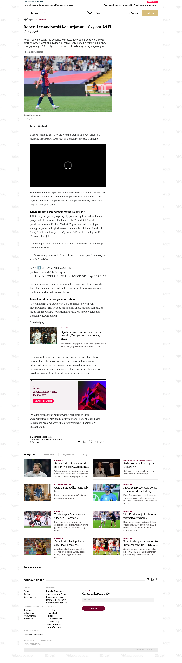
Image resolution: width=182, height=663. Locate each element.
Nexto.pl (50, 616)
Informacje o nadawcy (56, 600)
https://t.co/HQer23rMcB (56, 268)
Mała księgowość (54, 619)
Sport (31, 20)
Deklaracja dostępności (56, 603)
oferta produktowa (32, 644)
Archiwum (28, 619)
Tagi (85, 454)
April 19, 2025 (97, 276)
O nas (26, 591)
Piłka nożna (40, 20)
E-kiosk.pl (51, 610)
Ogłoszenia (29, 613)
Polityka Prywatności (55, 591)
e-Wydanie (134, 13)
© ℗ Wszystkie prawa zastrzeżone (46, 439)
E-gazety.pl (52, 613)
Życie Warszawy (54, 627)
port (98, 13)
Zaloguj (150, 13)
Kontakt (27, 594)
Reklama (28, 610)
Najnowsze (68, 454)
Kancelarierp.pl (53, 621)
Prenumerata (30, 616)
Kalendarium (46, 641)
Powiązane (29, 454)
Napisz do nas (30, 597)
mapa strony (29, 641)
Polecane (49, 454)
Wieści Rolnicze (54, 624)
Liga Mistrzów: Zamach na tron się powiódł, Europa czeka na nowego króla (81, 336)
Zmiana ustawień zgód (56, 594)
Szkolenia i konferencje (34, 635)
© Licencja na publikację (41, 437)
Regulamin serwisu (54, 597)
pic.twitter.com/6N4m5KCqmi (47, 272)
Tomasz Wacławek (38, 126)
